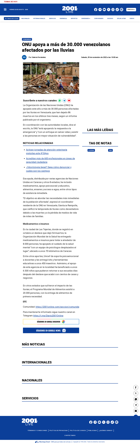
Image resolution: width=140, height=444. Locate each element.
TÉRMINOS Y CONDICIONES (37, 430)
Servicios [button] (52, 18)
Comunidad (27, 39)
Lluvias (91, 150)
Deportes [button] (74, 18)
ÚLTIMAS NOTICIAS (11, 18)
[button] (136, 387)
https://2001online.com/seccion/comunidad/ (58, 307)
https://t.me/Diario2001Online (48, 315)
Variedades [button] (85, 18)
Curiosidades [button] (98, 18)
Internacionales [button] (39, 18)
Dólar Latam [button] (121, 18)
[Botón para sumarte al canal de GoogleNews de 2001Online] (51, 330)
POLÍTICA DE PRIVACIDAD (58, 430)
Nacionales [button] (25, 18)
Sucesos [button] (110, 18)
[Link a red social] (90, 422)
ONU (110, 150)
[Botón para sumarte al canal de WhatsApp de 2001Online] (59, 100)
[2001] (70, 9)
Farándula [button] (63, 18)
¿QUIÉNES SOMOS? (105, 430)
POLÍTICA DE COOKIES (78, 430)
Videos (132, 18)
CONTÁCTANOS (69, 435)
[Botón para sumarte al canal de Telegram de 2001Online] (64, 100)
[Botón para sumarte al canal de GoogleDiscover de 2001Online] (51, 321)
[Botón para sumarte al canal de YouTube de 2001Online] (69, 100)
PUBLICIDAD (92, 430)
